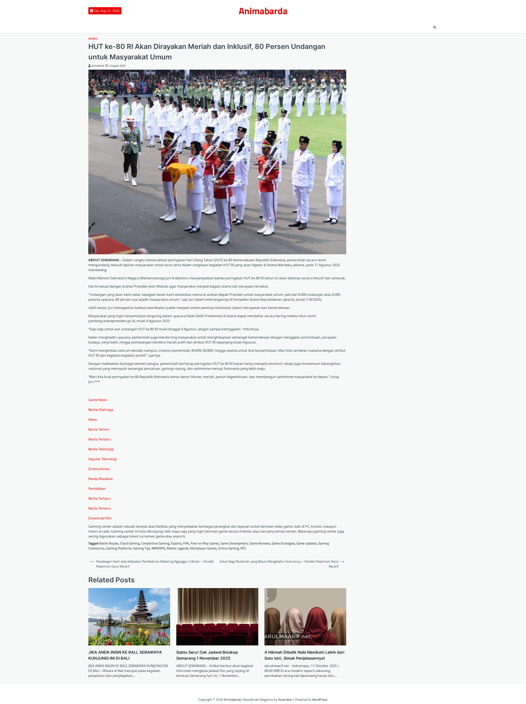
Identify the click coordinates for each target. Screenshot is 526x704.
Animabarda (263, 11)
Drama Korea (98, 469)
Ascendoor (285, 699)
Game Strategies (283, 543)
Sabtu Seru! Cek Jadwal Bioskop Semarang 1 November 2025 (207, 655)
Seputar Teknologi (102, 459)
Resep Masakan (100, 478)
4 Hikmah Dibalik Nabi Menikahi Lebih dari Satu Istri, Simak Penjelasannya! (304, 655)
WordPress (319, 699)
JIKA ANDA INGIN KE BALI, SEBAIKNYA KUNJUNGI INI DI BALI (125, 655)
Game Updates (306, 543)
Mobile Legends (177, 548)
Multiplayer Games (203, 548)
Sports (93, 38)
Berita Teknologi (101, 449)
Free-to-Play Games (205, 543)
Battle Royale (108, 543)
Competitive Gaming (155, 543)
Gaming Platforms (118, 548)
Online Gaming (228, 548)
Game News (97, 400)
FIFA (186, 543)
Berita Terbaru (99, 439)
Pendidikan (97, 488)
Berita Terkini (98, 429)
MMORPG (158, 548)
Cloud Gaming (129, 543)
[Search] (434, 27)
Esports (176, 543)
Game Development (234, 543)
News (92, 419)
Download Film (100, 518)
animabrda (98, 66)
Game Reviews (259, 543)
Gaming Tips (141, 548)
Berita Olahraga (100, 409)
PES (243, 548)
